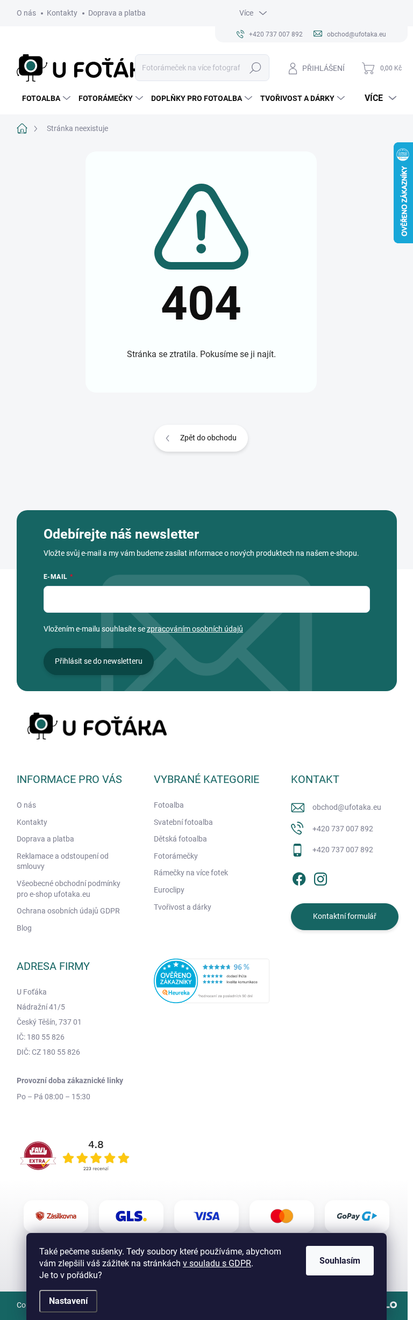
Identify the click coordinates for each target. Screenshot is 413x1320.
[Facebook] (299, 877)
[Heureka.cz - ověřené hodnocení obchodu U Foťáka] (211, 981)
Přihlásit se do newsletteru (99, 661)
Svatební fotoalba (183, 822)
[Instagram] (320, 877)
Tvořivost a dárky (182, 907)
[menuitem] (45, 98)
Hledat (255, 67)
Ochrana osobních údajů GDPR (68, 910)
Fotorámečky (176, 856)
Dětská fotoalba (180, 839)
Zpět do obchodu (208, 437)
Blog (24, 928)
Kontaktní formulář (344, 916)
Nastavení (68, 1301)
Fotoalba (169, 805)
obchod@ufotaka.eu (346, 807)
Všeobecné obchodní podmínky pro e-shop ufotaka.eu (68, 888)
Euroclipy (169, 890)
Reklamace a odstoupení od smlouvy (63, 861)
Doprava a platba (117, 13)
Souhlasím (339, 1261)
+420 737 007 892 (342, 828)
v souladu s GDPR (217, 1263)
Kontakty (62, 13)
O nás (26, 13)
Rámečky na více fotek (191, 872)
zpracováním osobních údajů (195, 629)
